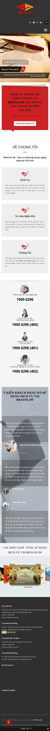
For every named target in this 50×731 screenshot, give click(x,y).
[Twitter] (33, 22)
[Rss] (40, 22)
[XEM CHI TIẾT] (39, 69)
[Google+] (37, 22)
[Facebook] (30, 22)
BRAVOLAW (38, 720)
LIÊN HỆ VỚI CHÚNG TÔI (25, 123)
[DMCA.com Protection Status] (9, 632)
